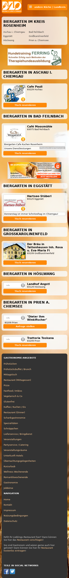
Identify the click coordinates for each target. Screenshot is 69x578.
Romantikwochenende (16, 477)
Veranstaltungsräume (15, 450)
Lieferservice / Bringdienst (18, 434)
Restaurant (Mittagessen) (17, 380)
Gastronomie (11, 482)
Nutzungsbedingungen (16, 515)
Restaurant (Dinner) (14, 412)
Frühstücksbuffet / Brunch (17, 369)
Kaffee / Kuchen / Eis (15, 407)
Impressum (10, 510)
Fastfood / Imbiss (13, 391)
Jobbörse (8, 488)
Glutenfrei (9, 401)
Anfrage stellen (25, 326)
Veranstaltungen (12, 439)
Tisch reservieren (25, 105)
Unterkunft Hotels (13, 455)
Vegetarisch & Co (13, 396)
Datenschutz (10, 521)
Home (7, 499)
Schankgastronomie (14, 418)
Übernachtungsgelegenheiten (20, 461)
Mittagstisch (10, 374)
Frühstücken (10, 364)
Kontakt (8, 505)
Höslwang (8, 40)
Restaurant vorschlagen (30, 540)
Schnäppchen (11, 428)
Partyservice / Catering (16, 445)
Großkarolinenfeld (38, 36)
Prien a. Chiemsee (39, 40)
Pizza (6, 385)
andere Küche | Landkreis (49, 7)
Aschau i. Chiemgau (14, 32)
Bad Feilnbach (36, 32)
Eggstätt (7, 36)
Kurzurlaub (9, 466)
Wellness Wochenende (16, 472)
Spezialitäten (11, 423)
